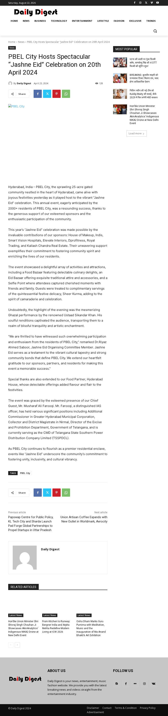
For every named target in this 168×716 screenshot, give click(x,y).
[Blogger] (116, 683)
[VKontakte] (153, 683)
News (21, 42)
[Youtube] (157, 3)
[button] (155, 31)
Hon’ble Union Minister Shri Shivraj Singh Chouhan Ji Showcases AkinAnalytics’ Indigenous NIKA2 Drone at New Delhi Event (23, 628)
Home (11, 42)
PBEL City (25, 473)
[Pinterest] (56, 94)
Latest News (15, 615)
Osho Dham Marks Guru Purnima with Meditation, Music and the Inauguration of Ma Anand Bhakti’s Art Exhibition (91, 628)
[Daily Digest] (11, 83)
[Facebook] (134, 3)
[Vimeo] (151, 3)
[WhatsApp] (66, 94)
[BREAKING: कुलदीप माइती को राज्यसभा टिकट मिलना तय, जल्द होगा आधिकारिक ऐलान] (120, 78)
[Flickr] (135, 683)
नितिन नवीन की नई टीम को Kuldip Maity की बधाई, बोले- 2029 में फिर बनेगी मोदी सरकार (144, 94)
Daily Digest (24, 83)
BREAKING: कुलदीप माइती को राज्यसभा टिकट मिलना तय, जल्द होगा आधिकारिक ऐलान (144, 78)
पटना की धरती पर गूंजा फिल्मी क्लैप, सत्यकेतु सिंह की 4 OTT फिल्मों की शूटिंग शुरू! (143, 63)
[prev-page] (10, 645)
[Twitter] (146, 3)
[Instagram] (140, 3)
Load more (135, 133)
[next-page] (17, 645)
